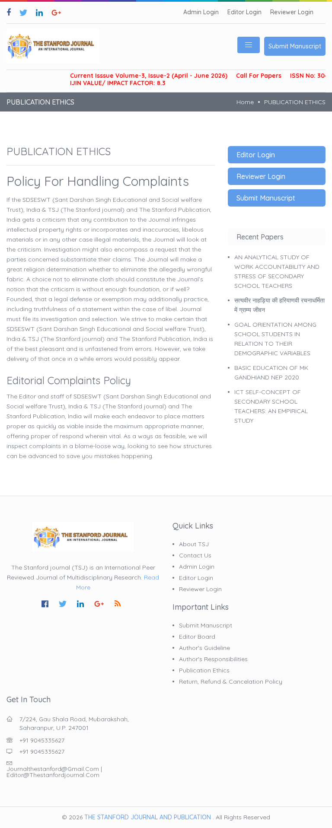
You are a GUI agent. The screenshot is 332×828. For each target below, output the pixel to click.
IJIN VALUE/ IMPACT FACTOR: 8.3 (110, 83)
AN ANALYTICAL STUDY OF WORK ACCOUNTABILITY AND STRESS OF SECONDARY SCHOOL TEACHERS (276, 271)
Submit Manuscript (294, 46)
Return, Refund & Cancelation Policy (230, 681)
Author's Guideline (204, 648)
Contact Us (195, 555)
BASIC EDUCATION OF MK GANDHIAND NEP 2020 (271, 372)
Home (245, 102)
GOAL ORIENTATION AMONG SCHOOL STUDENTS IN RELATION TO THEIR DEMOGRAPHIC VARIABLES (275, 339)
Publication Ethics (204, 670)
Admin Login (201, 12)
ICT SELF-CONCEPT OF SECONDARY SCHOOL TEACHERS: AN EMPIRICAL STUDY (271, 406)
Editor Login (244, 12)
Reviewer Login (291, 12)
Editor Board (197, 637)
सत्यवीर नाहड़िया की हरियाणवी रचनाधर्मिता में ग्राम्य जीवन (279, 305)
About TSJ (194, 544)
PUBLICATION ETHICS (295, 102)
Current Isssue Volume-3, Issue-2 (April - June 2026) (141, 76)
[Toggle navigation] (248, 45)
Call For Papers (251, 76)
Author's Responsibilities (213, 659)
